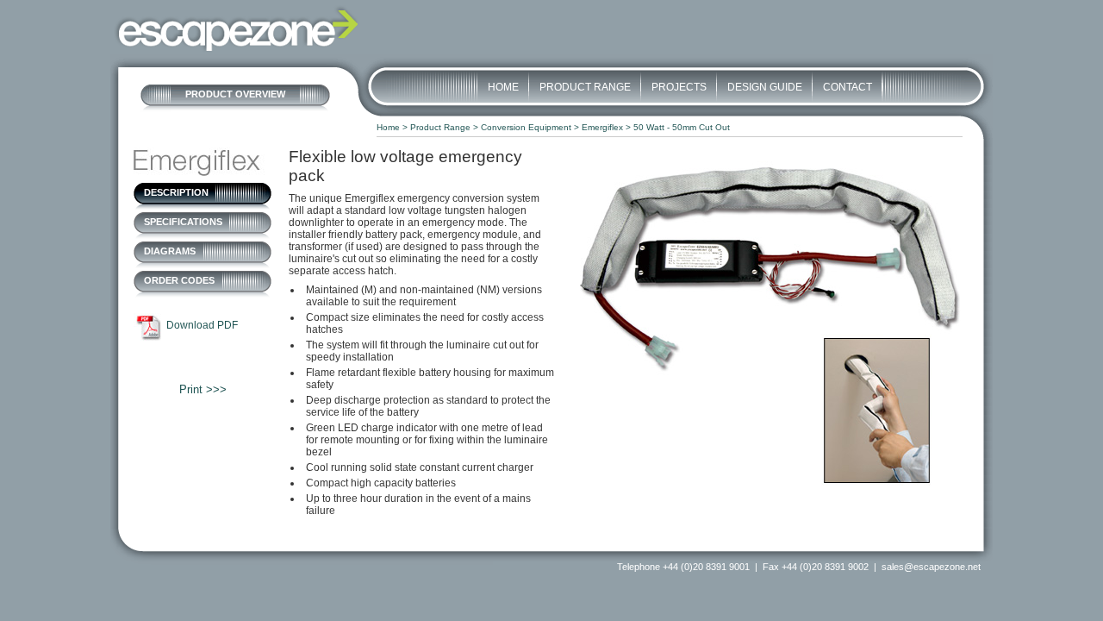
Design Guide (764, 87)
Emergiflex (602, 127)
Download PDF (202, 325)
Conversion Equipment (526, 127)
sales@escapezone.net (931, 566)
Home (503, 87)
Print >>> (203, 389)
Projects (679, 87)
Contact (847, 87)
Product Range (585, 87)
